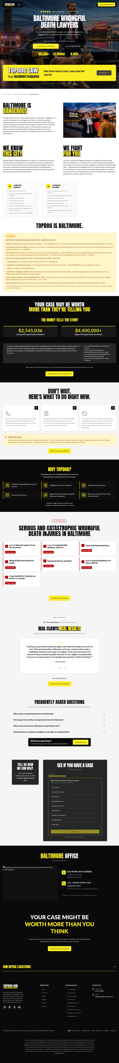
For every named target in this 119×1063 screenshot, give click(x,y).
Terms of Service (96, 1030)
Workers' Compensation (74, 1013)
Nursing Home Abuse (58, 806)
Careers (44, 1003)
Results (44, 996)
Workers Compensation (59, 815)
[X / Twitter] (14, 1007)
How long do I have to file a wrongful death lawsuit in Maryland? (38, 720)
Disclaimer (106, 1030)
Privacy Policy (85, 1030)
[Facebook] (10, 1007)
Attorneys (45, 993)
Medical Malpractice (57, 801)
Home (43, 989)
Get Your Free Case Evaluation (59, 683)
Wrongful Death (56, 820)
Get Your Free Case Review (45, 46)
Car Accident (56, 787)
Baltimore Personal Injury (20, 94)
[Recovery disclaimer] (80, 58)
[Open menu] (19, 4)
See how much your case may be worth (59, 374)
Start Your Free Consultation (59, 451)
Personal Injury (71, 989)
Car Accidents (71, 993)
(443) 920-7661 (74, 886)
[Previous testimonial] (53, 667)
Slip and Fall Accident (58, 792)
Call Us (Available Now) (107, 5)
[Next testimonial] (65, 667)
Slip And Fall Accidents (73, 1009)
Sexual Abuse (56, 810)
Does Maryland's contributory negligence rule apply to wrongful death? (41, 732)
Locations (9, 94)
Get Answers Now (80, 742)
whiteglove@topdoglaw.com (104, 996)
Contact (44, 1006)
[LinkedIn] (19, 1007)
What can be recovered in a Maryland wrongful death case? (36, 726)
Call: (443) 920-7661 (74, 46)
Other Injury (55, 824)
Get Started (103, 73)
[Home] (3, 94)
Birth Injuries (55, 796)
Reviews (44, 999)
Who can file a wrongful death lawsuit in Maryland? (33, 714)
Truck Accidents (72, 996)
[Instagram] (5, 1007)
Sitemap (113, 1030)
